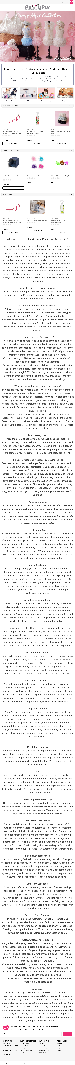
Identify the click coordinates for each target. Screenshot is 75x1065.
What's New (60, 1043)
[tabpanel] (37, 36)
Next (73, 35)
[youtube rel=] (7, 1054)
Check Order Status (25, 1046)
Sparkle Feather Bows (34, 176)
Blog (58, 1048)
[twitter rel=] (12, 1054)
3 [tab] (38, 60)
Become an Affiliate (44, 1050)
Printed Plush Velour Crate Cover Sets (11, 177)
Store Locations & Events (45, 1046)
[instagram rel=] (4, 1054)
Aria (28, 174)
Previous (1, 35)
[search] (62, 2)
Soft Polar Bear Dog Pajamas (37, 220)
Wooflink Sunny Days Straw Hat (61, 132)
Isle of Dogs (30, 129)
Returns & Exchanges (26, 1050)
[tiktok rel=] (9, 1054)
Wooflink (54, 129)
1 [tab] (34, 60)
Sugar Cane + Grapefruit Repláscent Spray (35, 132)
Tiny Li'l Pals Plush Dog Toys (61, 176)
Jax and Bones (6, 174)
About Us (41, 1043)
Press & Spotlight (43, 1048)
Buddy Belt (5, 129)
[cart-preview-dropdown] (71, 2)
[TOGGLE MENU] (2, 2)
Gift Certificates (61, 1046)
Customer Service (24, 1043)
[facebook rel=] (2, 1054)
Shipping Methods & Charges (28, 1048)
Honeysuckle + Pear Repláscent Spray (58, 221)
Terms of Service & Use (45, 1055)
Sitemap (59, 1050)
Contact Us (23, 1052)
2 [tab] (36, 60)
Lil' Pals (53, 174)
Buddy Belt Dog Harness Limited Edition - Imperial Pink (12, 132)
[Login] (66, 2)
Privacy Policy (42, 1052)
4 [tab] (40, 60)
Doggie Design (31, 218)
